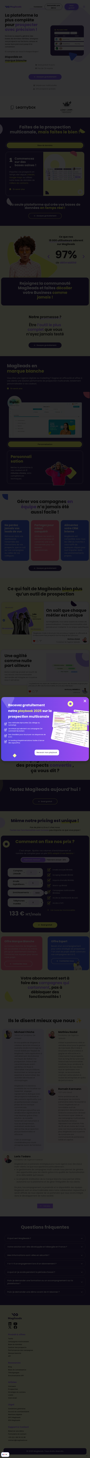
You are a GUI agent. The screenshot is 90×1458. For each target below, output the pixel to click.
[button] (85, 701)
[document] (45, 729)
